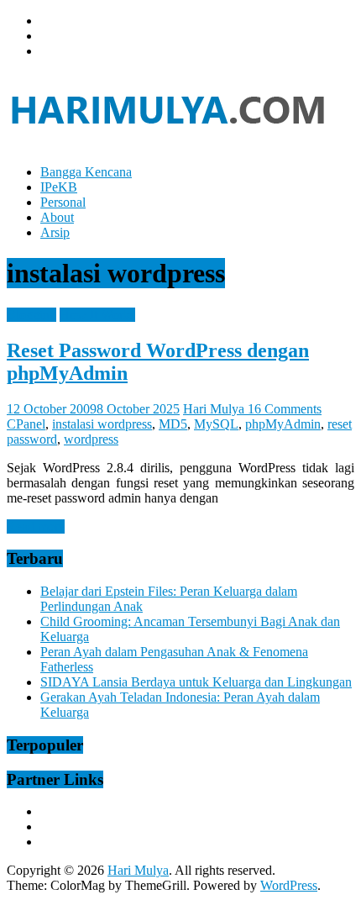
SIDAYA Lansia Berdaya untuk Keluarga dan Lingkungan (196, 682)
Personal (63, 202)
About (57, 217)
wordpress (91, 439)
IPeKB (58, 187)
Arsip (55, 232)
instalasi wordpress (102, 424)
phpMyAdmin (283, 424)
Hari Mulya (215, 409)
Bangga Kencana (86, 172)
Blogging (31, 315)
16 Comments (285, 409)
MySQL (216, 424)
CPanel (26, 424)
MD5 (173, 424)
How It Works (97, 315)
